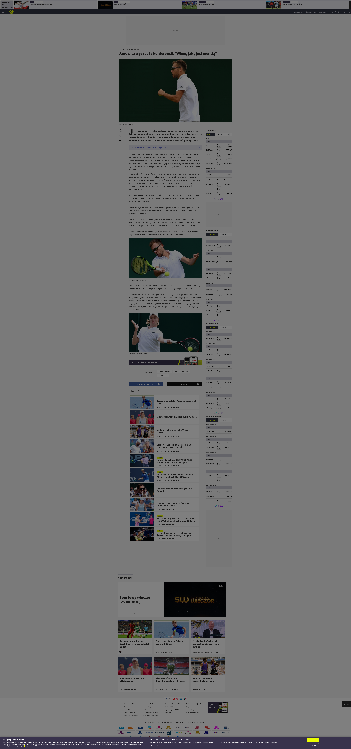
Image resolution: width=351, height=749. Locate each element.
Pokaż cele (313, 745)
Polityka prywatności (31, 746)
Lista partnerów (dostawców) (158, 746)
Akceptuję (313, 740)
